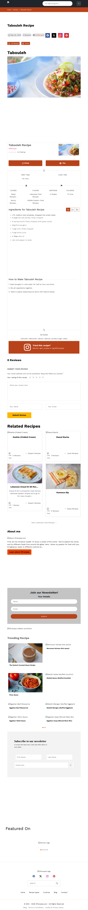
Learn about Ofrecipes (19, 552)
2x (72, 209)
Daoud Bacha (62, 437)
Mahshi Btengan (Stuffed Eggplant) (60, 708)
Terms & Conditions (36, 907)
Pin (63, 163)
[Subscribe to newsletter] (70, 765)
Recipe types (34, 892)
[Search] (69, 3)
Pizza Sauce (13, 695)
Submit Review (19, 415)
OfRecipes (40, 35)
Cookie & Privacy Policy (54, 907)
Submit (44, 616)
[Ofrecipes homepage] (13, 3)
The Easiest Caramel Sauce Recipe (22, 665)
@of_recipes (44, 348)
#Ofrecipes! (59, 348)
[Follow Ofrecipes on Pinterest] (66, 35)
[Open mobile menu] (78, 3)
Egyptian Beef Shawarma (18, 708)
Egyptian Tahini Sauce (17, 721)
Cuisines (46, 892)
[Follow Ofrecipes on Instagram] (60, 35)
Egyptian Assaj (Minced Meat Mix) (59, 721)
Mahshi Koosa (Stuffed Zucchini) (59, 678)
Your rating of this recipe (17, 377)
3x (77, 209)
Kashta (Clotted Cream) (24, 437)
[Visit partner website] (44, 843)
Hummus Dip (62, 492)
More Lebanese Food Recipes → (44, 523)
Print (26, 43)
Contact (64, 892)
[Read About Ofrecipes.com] (44, 538)
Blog (55, 892)
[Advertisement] (44, 115)
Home (9, 10)
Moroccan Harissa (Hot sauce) (58, 648)
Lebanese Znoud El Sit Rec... (24, 487)
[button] (43, 727)
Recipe (16, 10)
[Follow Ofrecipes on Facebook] (47, 35)
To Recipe (14, 43)
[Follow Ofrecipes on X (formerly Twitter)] (54, 35)
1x (68, 209)
